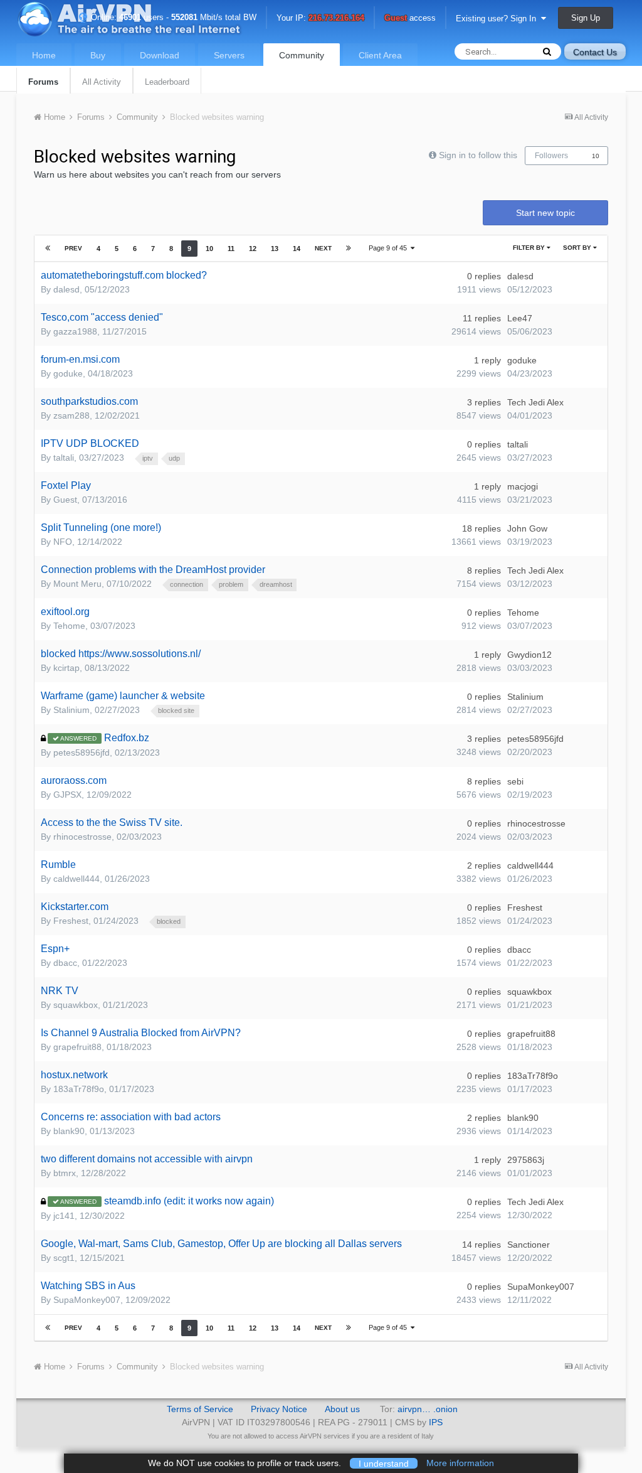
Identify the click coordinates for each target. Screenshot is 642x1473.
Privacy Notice (279, 1409)
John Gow (527, 528)
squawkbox (75, 1005)
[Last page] (348, 248)
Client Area (380, 55)
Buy (97, 55)
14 (296, 248)
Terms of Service (200, 1409)
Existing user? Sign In (498, 18)
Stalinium (71, 710)
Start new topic (545, 213)
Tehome (69, 626)
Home (44, 55)
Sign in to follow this (478, 155)
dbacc (65, 963)
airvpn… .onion (427, 1409)
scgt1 (64, 1258)
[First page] (47, 248)
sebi (515, 781)
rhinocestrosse (82, 837)
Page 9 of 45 (390, 248)
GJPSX (67, 795)
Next (323, 248)
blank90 (69, 1131)
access (410, 18)
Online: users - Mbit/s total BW (172, 17)
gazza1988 (75, 331)
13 (274, 248)
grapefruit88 (77, 1047)
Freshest (70, 921)
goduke (68, 373)
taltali (63, 458)
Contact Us (595, 52)
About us (342, 1409)
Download (159, 55)
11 (231, 248)
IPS (436, 1422)
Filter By (530, 247)
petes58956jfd (81, 752)
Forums (43, 82)
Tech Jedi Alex (535, 402)
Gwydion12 (529, 655)
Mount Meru (77, 584)
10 (595, 156)
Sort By (578, 247)
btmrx (64, 1173)
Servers (229, 55)
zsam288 (71, 415)
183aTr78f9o (78, 1089)
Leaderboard (167, 82)
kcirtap (66, 668)
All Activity (101, 82)
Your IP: (320, 18)
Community (301, 55)
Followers (551, 155)
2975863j (525, 1160)
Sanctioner (528, 1245)
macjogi (522, 486)
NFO (62, 542)
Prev (73, 248)
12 (252, 248)
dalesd (66, 289)
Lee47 (519, 318)
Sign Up (585, 18)
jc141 (64, 1216)
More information (460, 1463)
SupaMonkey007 (86, 1300)
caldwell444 (76, 879)
